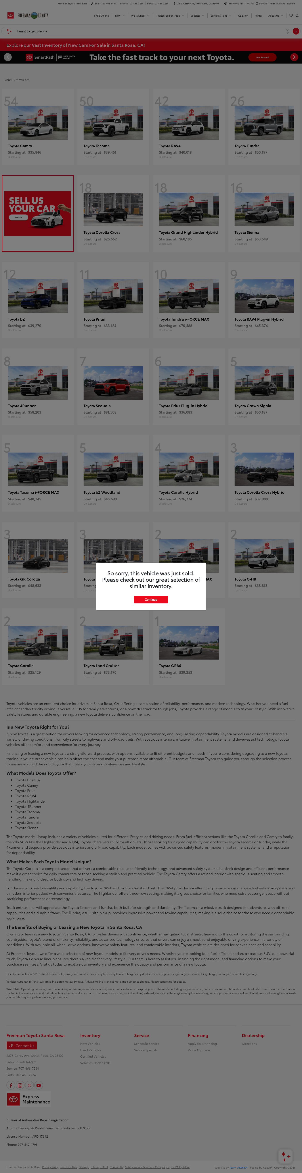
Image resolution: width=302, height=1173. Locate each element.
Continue (151, 599)
